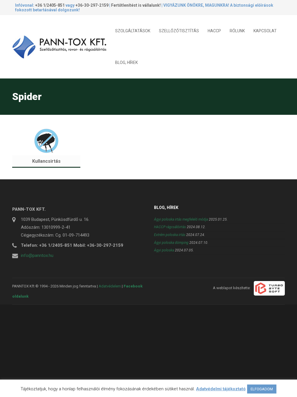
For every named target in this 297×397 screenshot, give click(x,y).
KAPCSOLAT (265, 30)
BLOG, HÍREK (126, 62)
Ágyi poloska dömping (171, 243)
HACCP (214, 30)
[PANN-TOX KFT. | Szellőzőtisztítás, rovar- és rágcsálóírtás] (61, 46)
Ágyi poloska (164, 250)
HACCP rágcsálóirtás (170, 227)
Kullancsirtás (46, 161)
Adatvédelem (110, 286)
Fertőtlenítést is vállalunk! (136, 5)
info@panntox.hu (37, 255)
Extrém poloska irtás (169, 235)
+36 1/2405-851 (50, 5)
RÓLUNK (237, 30)
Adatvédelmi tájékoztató (221, 388)
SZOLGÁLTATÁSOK (132, 30)
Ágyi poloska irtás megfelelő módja (181, 219)
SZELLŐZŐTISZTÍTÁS (179, 30)
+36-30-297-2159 (91, 5)
